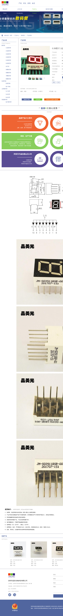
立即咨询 (38, 99)
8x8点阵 (8, 97)
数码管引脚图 (49, 9)
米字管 (7, 66)
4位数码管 (8, 57)
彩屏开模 (4, 81)
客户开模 (8, 86)
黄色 (54, 82)
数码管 (23, 35)
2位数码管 (8, 51)
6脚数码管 (8, 72)
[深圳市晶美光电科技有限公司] (5, 3)
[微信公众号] (14, 594)
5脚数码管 (8, 69)
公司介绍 (19, 9)
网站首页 (5, 9)
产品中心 (34, 9)
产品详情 (29, 35)
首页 (11, 35)
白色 (58, 82)
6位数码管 (8, 63)
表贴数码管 (4, 99)
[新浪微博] (9, 594)
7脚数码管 (8, 75)
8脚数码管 (8, 79)
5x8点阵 (8, 94)
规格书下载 (27, 99)
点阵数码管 (4, 88)
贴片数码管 (8, 102)
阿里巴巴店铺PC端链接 (52, 99)
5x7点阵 (8, 91)
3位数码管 (8, 54)
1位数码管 (8, 47)
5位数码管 (8, 60)
